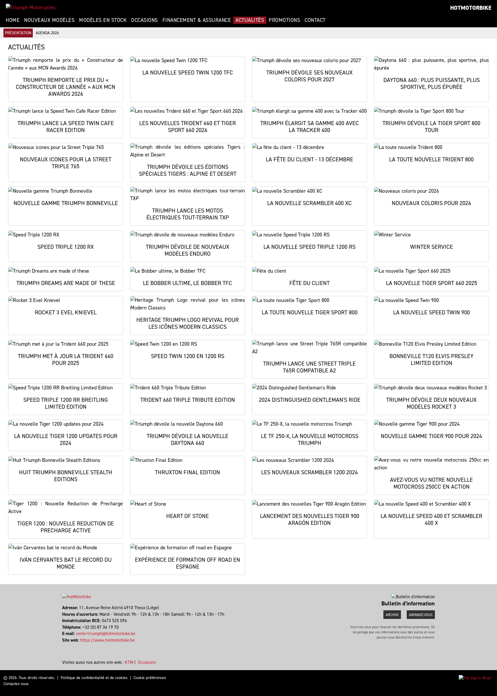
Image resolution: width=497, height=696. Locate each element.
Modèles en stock (103, 20)
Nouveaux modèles (49, 20)
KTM (129, 662)
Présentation (18, 33)
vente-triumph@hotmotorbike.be (105, 633)
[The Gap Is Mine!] (475, 677)
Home (13, 20)
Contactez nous (16, 684)
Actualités (250, 20)
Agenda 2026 (47, 33)
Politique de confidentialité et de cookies (94, 677)
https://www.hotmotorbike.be (107, 640)
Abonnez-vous (421, 615)
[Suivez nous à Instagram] (65, 646)
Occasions (144, 20)
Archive (392, 615)
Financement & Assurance (197, 20)
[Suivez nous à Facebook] (63, 646)
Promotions (284, 20)
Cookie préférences (149, 677)
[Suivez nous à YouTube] (68, 646)
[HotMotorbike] (31, 7)
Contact (315, 20)
